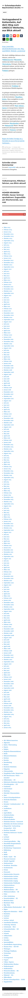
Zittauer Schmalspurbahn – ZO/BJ (14, 979)
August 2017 (7, 401)
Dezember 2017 (8, 392)
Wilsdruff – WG (8, 975)
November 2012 (8, 526)
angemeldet (12, 167)
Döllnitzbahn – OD (9, 780)
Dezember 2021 (8, 286)
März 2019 (7, 359)
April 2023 (7, 251)
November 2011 (8, 552)
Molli (5, 852)
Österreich (7, 872)
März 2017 (7, 411)
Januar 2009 (7, 626)
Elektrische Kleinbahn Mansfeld (13, 782)
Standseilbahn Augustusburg (13, 944)
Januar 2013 (7, 521)
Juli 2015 (6, 455)
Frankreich (7, 786)
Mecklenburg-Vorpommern (12, 848)
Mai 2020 (6, 328)
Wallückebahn (8, 968)
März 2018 (7, 385)
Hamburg (7, 791)
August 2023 (7, 243)
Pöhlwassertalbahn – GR (11, 892)
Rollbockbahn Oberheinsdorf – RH (14, 907)
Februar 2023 (8, 256)
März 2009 (7, 622)
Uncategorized (8, 957)
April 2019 (7, 357)
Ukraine (6, 955)
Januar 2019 (7, 363)
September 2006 (9, 688)
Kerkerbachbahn (9, 815)
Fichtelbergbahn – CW (11, 784)
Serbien (6, 938)
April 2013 (7, 515)
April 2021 (7, 304)
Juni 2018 (6, 379)
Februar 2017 (8, 414)
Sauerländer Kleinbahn (11, 922)
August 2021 (7, 295)
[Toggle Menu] (24, 988)
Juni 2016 (6, 431)
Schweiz (6, 933)
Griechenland (8, 788)
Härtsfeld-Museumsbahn (11, 793)
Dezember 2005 (8, 708)
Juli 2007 (6, 666)
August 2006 (8, 690)
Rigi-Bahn (7, 905)
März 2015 (7, 464)
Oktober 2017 (8, 396)
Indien (6, 806)
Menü (4, 12)
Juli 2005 (6, 719)
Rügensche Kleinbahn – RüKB (13, 911)
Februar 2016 (8, 440)
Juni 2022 (7, 273)
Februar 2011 (8, 572)
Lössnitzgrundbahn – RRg (12, 841)
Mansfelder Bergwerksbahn (12, 843)
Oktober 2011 (8, 554)
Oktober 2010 (8, 580)
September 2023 (9, 240)
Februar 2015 (8, 466)
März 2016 (7, 438)
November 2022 (9, 262)
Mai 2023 (6, 249)
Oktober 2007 (8, 659)
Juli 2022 (6, 271)
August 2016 (7, 427)
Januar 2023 (7, 258)
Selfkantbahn (8, 935)
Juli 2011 (6, 561)
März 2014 (7, 490)
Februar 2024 (8, 229)
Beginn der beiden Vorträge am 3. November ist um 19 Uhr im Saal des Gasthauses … (13, 141)
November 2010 (8, 578)
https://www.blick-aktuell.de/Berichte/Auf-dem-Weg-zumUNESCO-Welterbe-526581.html (13, 49)
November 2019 (8, 341)
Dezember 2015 (8, 444)
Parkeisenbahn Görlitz (11, 878)
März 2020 (7, 333)
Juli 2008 (6, 640)
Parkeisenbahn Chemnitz (11, 874)
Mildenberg (7, 850)
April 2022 (7, 278)
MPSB (5, 854)
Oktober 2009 (8, 607)
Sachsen (6, 918)
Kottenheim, (7, 64)
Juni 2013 (6, 510)
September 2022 (9, 267)
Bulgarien (7, 769)
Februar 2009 (8, 624)
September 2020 (9, 319)
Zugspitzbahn (8, 981)
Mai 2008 (6, 644)
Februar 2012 (8, 545)
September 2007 (9, 662)
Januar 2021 (7, 311)
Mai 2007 (6, 670)
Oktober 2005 (8, 712)
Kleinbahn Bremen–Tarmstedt (13, 821)
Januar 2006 (7, 705)
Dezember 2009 (9, 602)
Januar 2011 (7, 574)
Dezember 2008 (8, 629)
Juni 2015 (6, 458)
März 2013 (7, 517)
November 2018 (8, 368)
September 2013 (9, 504)
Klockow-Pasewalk (9, 830)
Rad (12, 152)
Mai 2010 (6, 591)
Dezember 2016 (8, 418)
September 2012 (9, 530)
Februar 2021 (8, 308)
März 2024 (7, 227)
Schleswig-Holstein (10, 924)
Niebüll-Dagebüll (9, 861)
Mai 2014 (6, 486)
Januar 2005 (7, 727)
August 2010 (7, 585)
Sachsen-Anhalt (9, 920)
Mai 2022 (6, 276)
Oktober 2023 (8, 238)
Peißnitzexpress (9, 887)
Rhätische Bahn (8, 900)
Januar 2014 (7, 495)
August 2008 (8, 637)
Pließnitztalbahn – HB (11, 889)
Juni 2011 (6, 563)
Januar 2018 (7, 390)
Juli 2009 (6, 613)
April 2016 (7, 436)
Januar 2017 (7, 416)
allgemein (7, 742)
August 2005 (8, 716)
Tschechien (7, 953)
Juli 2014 (6, 482)
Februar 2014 (8, 493)
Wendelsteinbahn (9, 973)
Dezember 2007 (8, 655)
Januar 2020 (7, 337)
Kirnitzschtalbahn (9, 819)
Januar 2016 (7, 442)
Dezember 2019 (8, 339)
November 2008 (9, 631)
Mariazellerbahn (9, 846)
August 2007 (7, 664)
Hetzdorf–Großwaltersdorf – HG (14, 804)
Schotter (13, 130)
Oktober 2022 (8, 265)
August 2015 (7, 453)
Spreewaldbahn (8, 942)
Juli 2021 (6, 297)
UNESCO (5, 70)
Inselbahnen (8, 808)
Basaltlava (21, 148)
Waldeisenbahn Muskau (11, 964)
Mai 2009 (7, 618)
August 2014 (7, 479)
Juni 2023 (7, 247)
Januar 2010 (7, 600)
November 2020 (9, 315)
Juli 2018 (6, 376)
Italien (6, 810)
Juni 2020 (7, 326)
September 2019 (9, 346)
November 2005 (9, 710)
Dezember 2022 (8, 260)
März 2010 (7, 596)
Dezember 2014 (8, 471)
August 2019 (7, 348)
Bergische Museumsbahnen (12, 751)
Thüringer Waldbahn (10, 951)
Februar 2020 (8, 335)
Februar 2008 (8, 651)
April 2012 (7, 541)
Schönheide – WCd (9, 927)
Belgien (6, 749)
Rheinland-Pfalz (6, 148)
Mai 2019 (6, 354)
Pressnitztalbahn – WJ (11, 898)
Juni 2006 (7, 694)
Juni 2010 (6, 589)
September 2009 (9, 609)
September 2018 (9, 372)
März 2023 (7, 254)
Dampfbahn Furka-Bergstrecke (13, 773)
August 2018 (7, 374)
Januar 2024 (7, 232)
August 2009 (8, 611)
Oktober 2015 (8, 449)
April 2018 (7, 383)
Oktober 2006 (8, 686)
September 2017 (9, 398)
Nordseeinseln (8, 867)
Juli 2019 (6, 350)
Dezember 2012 (8, 523)
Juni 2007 (7, 668)
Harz (5, 795)
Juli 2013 (6, 508)
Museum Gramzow (9, 859)
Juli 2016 (6, 429)
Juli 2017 (6, 403)
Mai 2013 (6, 512)
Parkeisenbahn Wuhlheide (12, 883)
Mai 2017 (6, 407)
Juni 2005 (7, 721)
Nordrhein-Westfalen (10, 865)
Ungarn (6, 960)
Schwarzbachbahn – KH (11, 929)
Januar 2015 (7, 469)
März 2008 (7, 648)
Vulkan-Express (9, 962)
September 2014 (9, 477)
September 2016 (9, 425)
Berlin (5, 753)
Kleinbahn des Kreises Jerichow (13, 824)
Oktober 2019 (8, 343)
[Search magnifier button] (24, 214)
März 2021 (7, 306)
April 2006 (7, 699)
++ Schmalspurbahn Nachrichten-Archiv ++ (12, 6)
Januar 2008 (7, 653)
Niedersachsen (8, 863)
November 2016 (8, 420)
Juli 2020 (6, 324)
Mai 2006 (7, 697)
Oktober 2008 (8, 633)
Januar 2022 (7, 284)
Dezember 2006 (9, 681)
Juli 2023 (6, 245)
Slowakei (6, 940)
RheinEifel (15, 152)
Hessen (6, 802)
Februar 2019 (8, 361)
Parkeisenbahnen (9, 885)
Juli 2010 (6, 587)
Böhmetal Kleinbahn (10, 756)
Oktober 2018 (8, 370)
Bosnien (6, 760)
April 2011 (7, 567)
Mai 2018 (6, 381)
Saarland (6, 916)
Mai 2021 (6, 302)
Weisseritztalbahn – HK (11, 971)
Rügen (6, 909)
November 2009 (9, 604)
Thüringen (7, 949)
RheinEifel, (18, 59)
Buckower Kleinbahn (10, 767)
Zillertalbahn (8, 977)
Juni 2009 (7, 615)
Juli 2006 (6, 692)
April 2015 (7, 462)
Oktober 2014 (8, 475)
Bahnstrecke (9, 125)
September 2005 (9, 714)
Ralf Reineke (7, 147)
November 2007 (9, 657)
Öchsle (6, 870)
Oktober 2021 (8, 291)
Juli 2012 (6, 534)
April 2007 (7, 672)
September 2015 (9, 451)
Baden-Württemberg (10, 745)
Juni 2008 (7, 642)
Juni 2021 (6, 300)
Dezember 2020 (8, 313)
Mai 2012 (6, 539)
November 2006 (9, 683)
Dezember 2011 (8, 550)
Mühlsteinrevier (8, 59)
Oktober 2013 (8, 501)
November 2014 (8, 473)
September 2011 (8, 556)
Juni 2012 (6, 536)
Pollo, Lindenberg (9, 896)
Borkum (6, 758)
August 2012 (7, 532)
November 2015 (8, 447)
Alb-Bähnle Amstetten (11, 740)
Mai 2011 (6, 565)
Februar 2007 (8, 677)
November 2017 (8, 394)
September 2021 (9, 293)
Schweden (7, 931)
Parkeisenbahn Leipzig (11, 881)
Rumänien (7, 914)
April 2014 (7, 488)
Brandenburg (8, 762)
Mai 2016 (6, 433)
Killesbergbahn (8, 817)
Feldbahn (15, 86)
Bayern (6, 747)
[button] (4, 35)
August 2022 (8, 269)
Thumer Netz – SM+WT (11, 946)
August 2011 (7, 558)
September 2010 (9, 583)
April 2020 (7, 330)
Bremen (6, 764)
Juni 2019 (6, 352)
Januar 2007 (7, 679)
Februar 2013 (8, 519)
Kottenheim (18, 150)
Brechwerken (14, 123)
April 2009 (7, 620)
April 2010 (7, 594)
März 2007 (7, 675)
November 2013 (8, 499)
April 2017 (7, 409)
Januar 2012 (7, 547)
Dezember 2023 (8, 234)
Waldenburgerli (8, 966)
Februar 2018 (8, 387)
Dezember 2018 (8, 365)
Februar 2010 (8, 598)
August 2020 (8, 322)
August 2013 (7, 506)
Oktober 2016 (8, 422)
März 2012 (7, 543)
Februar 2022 (8, 282)
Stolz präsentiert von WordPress (10, 995)
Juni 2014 (6, 484)
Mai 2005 (6, 723)
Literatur (6, 839)
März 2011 (7, 569)
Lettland (6, 837)
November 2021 (8, 289)
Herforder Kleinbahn (10, 799)
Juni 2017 (6, 405)
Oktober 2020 (8, 317)
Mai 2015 (6, 460)
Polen (5, 894)
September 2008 (9, 635)
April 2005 (7, 725)
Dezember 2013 (8, 497)
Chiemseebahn (8, 771)
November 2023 (9, 236)
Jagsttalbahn (8, 813)
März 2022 (7, 280)
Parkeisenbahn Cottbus (11, 876)
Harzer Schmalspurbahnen (12, 797)
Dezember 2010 (8, 576)
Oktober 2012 (8, 528)
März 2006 (7, 701)
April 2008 (7, 646)
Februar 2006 (8, 703)
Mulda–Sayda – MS (10, 856)
